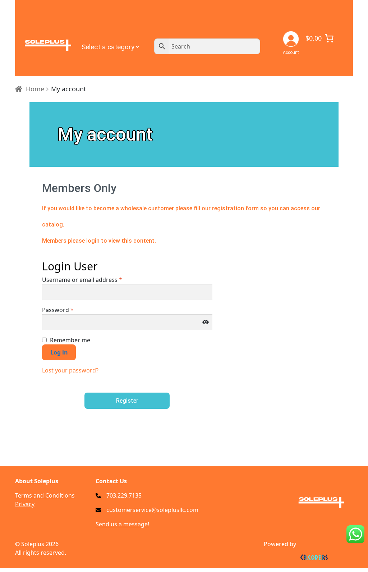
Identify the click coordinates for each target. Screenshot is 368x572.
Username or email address (82, 280)
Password (58, 310)
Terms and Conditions (45, 495)
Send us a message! (122, 524)
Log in (59, 352)
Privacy (24, 504)
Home (35, 88)
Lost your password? (70, 370)
